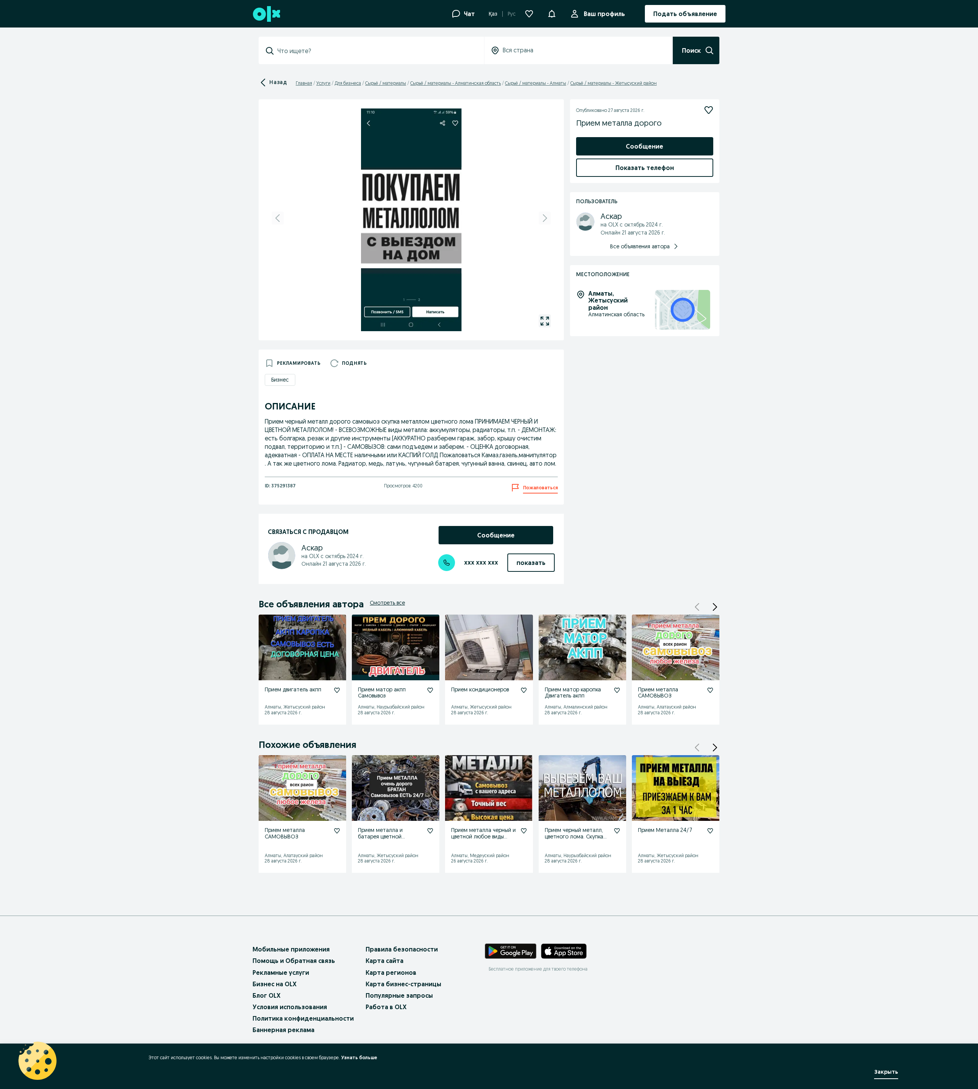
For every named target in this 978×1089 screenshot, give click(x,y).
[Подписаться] (708, 110)
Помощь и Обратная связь (294, 960)
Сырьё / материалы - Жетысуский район (613, 83)
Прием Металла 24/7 (665, 830)
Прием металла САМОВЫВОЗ (658, 692)
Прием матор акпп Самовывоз (382, 692)
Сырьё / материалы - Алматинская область (455, 83)
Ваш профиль (604, 14)
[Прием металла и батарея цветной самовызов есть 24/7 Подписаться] (430, 831)
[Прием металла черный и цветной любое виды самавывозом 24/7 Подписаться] (524, 831)
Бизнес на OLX (274, 984)
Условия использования (290, 1007)
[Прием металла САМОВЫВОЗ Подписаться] (710, 690)
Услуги (323, 83)
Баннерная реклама (283, 1030)
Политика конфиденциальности (303, 1018)
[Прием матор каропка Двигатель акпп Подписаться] (617, 690)
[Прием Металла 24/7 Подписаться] (710, 831)
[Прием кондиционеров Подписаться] (524, 690)
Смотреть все (387, 602)
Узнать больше (359, 1057)
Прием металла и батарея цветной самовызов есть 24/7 (385, 836)
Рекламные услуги (281, 972)
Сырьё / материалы (385, 83)
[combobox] (375, 51)
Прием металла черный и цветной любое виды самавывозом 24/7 (483, 836)
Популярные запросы (399, 995)
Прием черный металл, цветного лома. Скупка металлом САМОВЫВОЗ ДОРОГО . (575, 840)
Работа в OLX (386, 1007)
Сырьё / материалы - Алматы (535, 83)
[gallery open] (545, 320)
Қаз (493, 13)
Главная (304, 83)
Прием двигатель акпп (293, 689)
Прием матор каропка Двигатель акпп (573, 692)
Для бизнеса (348, 83)
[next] (545, 218)
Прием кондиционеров (480, 689)
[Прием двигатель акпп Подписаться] (337, 690)
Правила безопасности (402, 949)
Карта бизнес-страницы (403, 984)
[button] (551, 13)
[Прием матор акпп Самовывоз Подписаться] (430, 690)
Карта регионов (391, 972)
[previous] (278, 218)
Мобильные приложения (291, 949)
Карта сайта (384, 960)
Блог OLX (266, 995)
